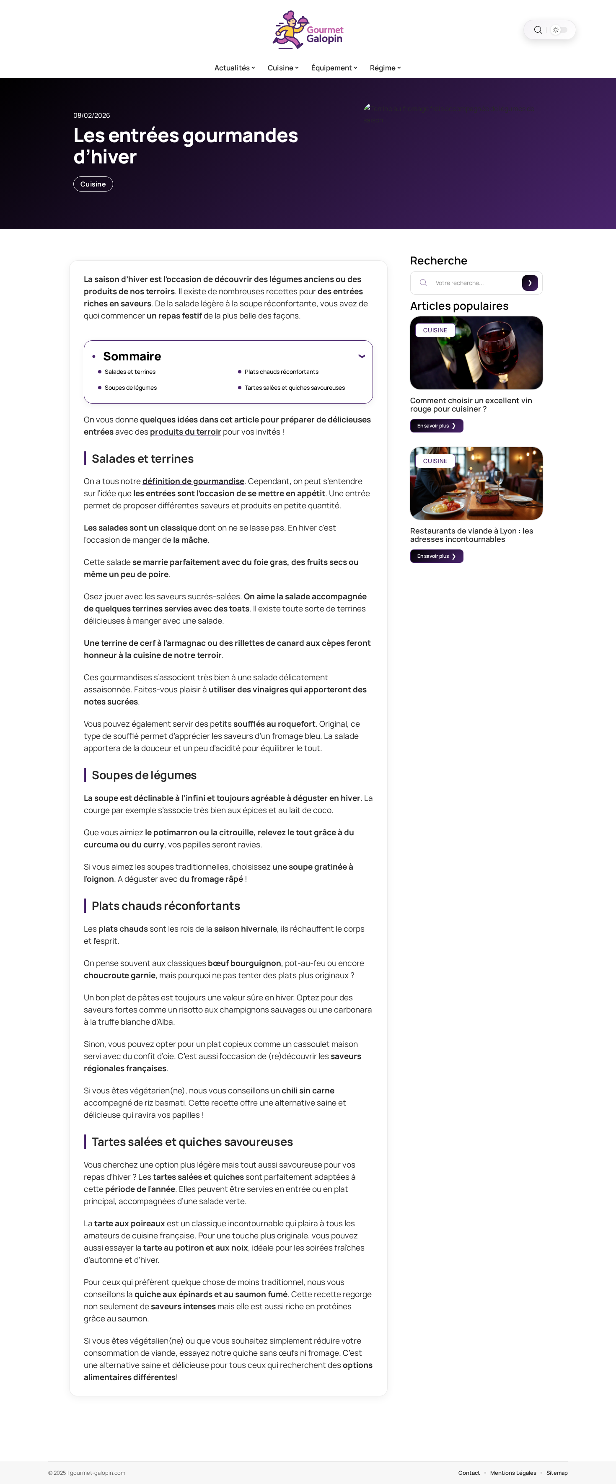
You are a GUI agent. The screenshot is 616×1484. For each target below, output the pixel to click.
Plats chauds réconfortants (281, 372)
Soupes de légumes (131, 387)
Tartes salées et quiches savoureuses (295, 387)
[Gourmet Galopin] (308, 30)
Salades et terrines (130, 372)
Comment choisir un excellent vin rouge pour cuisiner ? (471, 404)
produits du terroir (185, 431)
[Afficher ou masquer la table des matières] (263, 356)
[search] (538, 29)
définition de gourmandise (193, 481)
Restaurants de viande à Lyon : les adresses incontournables (471, 535)
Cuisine (93, 184)
